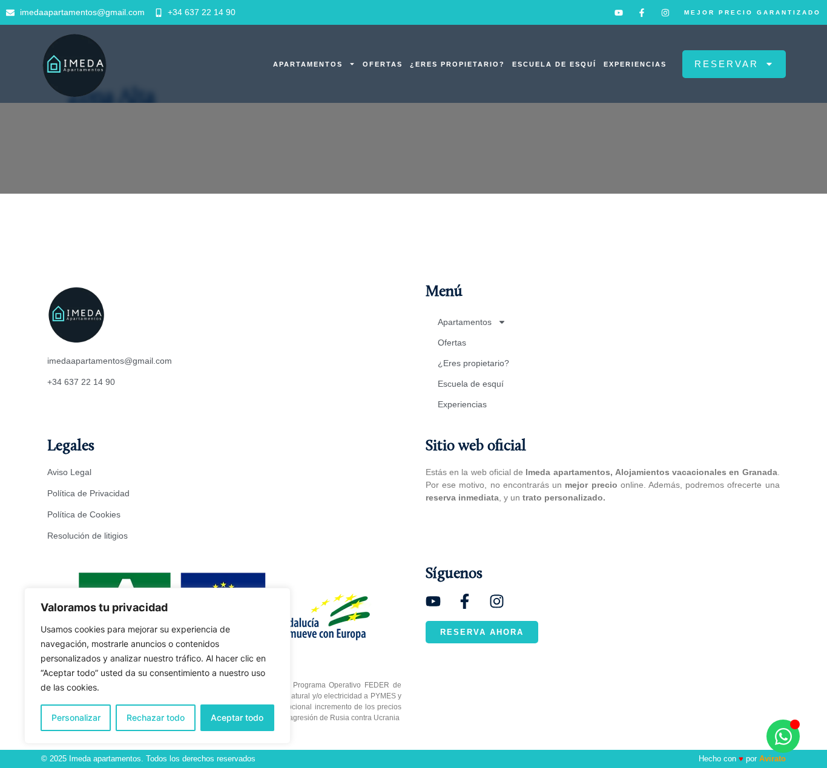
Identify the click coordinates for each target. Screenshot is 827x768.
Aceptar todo (237, 717)
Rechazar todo (156, 717)
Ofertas (383, 64)
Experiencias (635, 64)
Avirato (772, 758)
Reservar (726, 64)
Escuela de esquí (554, 64)
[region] (157, 666)
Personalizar (75, 717)
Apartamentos (308, 64)
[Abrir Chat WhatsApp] (783, 736)
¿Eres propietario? (457, 64)
